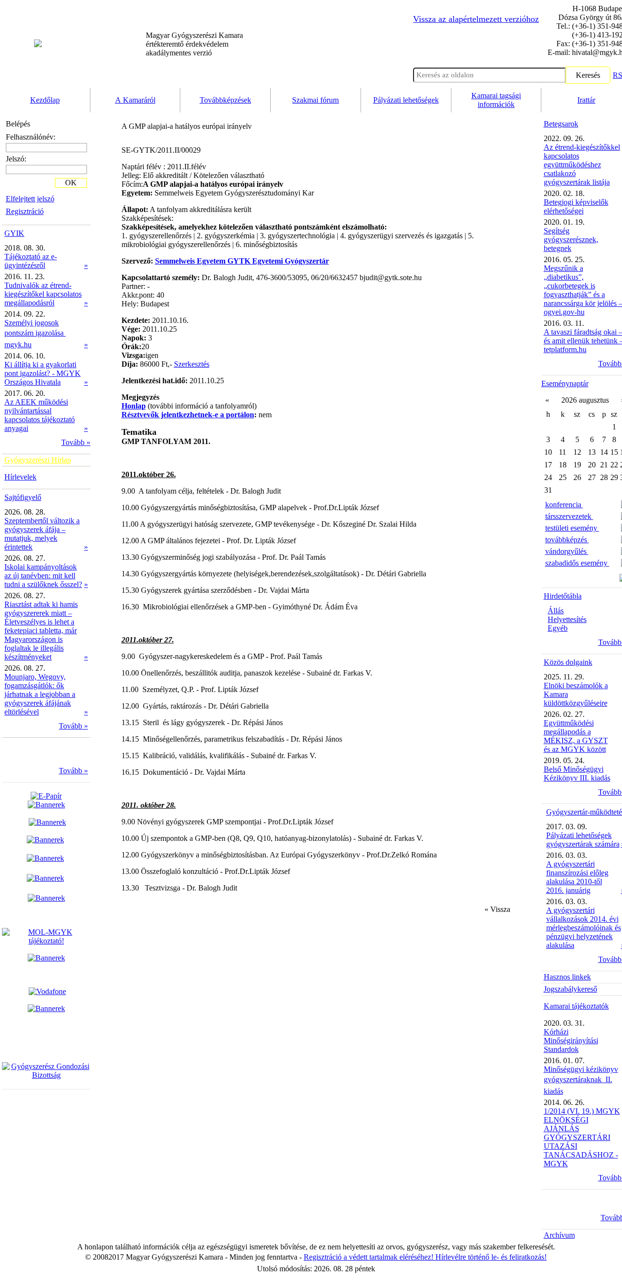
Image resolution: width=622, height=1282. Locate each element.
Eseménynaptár (564, 383)
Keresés (588, 75)
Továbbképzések (225, 100)
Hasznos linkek (567, 977)
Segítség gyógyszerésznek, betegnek (571, 239)
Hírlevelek (20, 477)
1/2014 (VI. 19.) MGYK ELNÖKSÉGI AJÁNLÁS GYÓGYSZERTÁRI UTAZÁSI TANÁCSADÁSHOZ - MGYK (582, 1137)
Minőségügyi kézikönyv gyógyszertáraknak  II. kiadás (581, 1080)
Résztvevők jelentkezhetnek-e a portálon (187, 414)
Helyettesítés (567, 619)
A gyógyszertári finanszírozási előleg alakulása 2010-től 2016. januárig (577, 877)
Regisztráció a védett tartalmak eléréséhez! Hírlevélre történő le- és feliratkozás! (425, 1257)
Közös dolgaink (568, 662)
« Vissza (497, 909)
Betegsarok (561, 124)
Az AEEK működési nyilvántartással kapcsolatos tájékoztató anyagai (39, 415)
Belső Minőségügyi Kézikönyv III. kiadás (577, 773)
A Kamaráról (135, 100)
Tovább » (75, 442)
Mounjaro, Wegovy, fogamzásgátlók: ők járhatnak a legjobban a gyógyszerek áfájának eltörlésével (39, 694)
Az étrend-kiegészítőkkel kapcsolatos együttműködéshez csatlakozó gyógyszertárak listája (582, 164)
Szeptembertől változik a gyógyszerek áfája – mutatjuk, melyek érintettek (42, 533)
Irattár (586, 100)
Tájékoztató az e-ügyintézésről (30, 260)
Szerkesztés (191, 364)
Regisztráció (25, 211)
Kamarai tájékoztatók (576, 1006)
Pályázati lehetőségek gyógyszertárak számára (583, 839)
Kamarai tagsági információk (496, 99)
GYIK (14, 233)
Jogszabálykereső (570, 989)
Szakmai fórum (315, 100)
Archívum (559, 1235)
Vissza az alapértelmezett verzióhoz (476, 19)
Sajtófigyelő (22, 497)
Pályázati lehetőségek (406, 100)
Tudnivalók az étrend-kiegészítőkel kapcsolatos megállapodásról (43, 294)
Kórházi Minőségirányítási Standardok (571, 1040)
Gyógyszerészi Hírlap (37, 460)
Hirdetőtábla (563, 596)
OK (71, 182)
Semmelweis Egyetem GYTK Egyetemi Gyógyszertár (242, 261)
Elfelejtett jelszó (30, 199)
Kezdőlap (45, 100)
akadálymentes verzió (194, 44)
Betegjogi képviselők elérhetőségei (576, 206)
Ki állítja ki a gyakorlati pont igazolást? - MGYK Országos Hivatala (42, 373)
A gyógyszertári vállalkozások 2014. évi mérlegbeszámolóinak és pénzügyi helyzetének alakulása (583, 927)
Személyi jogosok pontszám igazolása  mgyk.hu (35, 334)
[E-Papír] (46, 800)
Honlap (133, 406)
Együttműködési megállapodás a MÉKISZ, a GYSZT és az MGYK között (576, 736)
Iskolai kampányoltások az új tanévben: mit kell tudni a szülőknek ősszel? (43, 575)
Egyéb (558, 628)
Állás (556, 610)
